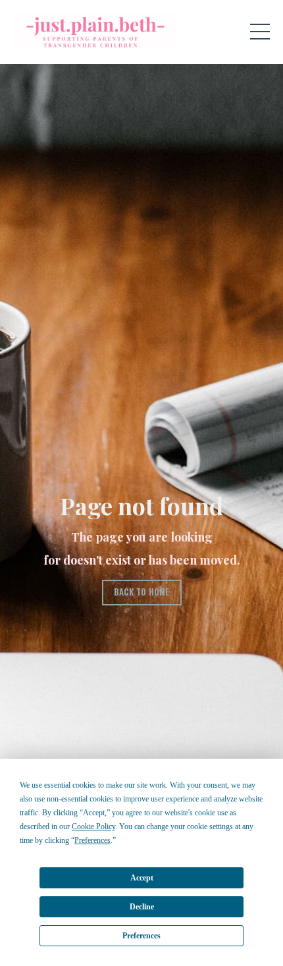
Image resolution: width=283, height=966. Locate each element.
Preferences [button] (92, 840)
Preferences (141, 935)
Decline (142, 906)
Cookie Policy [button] (93, 826)
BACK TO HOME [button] (142, 592)
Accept (141, 877)
